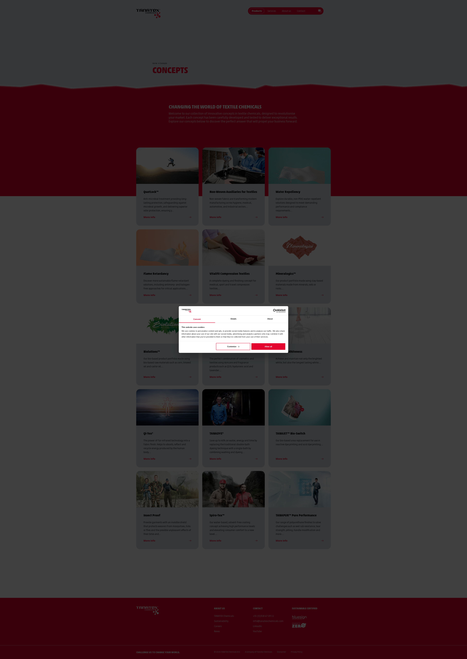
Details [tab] (234, 319)
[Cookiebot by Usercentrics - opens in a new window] (275, 311)
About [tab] (270, 319)
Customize (231, 346)
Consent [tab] (197, 319)
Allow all (268, 346)
